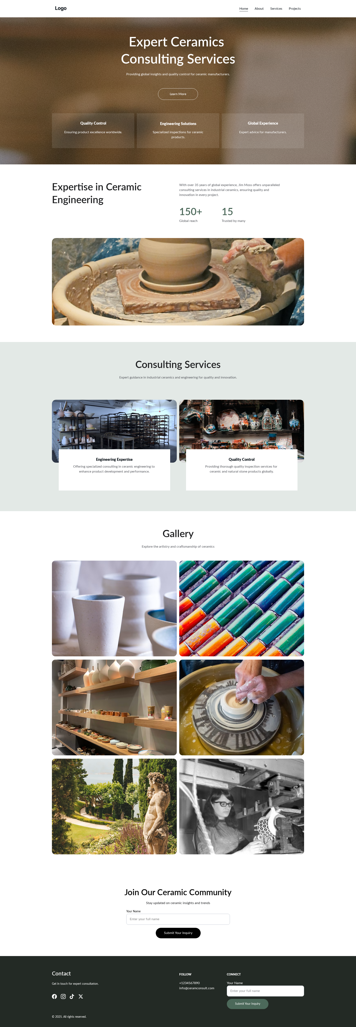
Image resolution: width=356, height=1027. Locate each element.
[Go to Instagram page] (63, 996)
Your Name (133, 911)
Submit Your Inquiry (178, 933)
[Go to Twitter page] (80, 996)
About (259, 8)
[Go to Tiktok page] (71, 996)
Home (243, 8)
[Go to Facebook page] (54, 996)
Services (276, 8)
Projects (295, 8)
